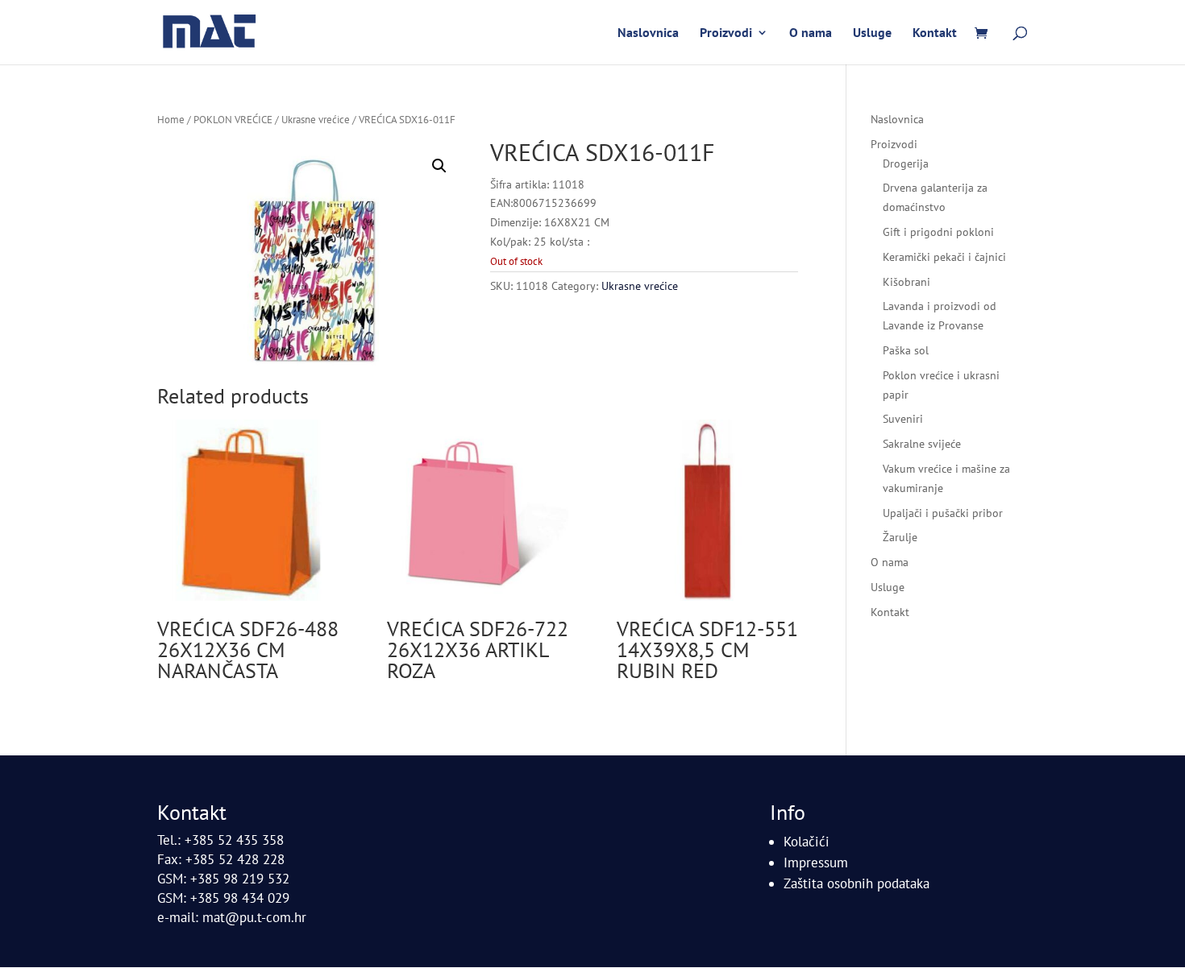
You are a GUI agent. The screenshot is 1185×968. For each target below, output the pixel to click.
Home (171, 119)
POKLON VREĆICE (232, 119)
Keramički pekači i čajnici (944, 257)
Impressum (816, 862)
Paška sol (906, 350)
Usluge (872, 33)
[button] (439, 165)
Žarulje (900, 537)
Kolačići (807, 841)
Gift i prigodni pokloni (938, 232)
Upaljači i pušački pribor (943, 513)
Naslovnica (648, 33)
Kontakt (935, 33)
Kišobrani (906, 282)
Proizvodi (726, 33)
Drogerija (906, 163)
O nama (810, 33)
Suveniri (903, 419)
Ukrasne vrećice (315, 119)
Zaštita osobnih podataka (856, 883)
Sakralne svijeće (922, 443)
